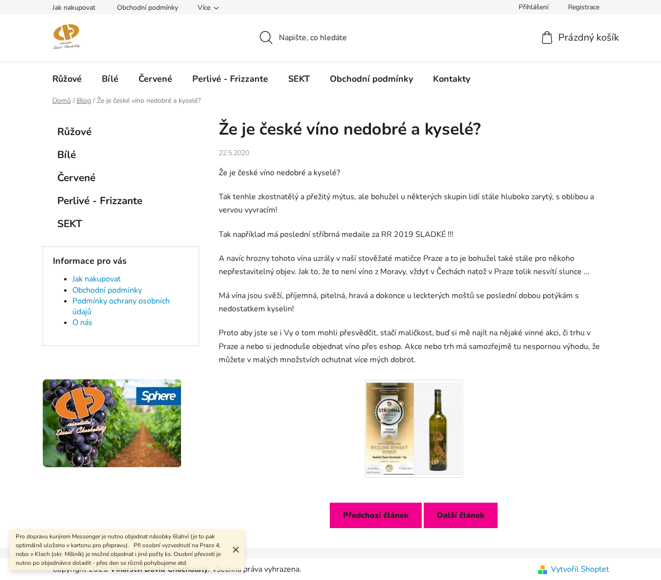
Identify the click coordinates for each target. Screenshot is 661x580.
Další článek (460, 515)
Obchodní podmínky (147, 7)
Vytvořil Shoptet (580, 569)
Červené (76, 178)
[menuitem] (67, 78)
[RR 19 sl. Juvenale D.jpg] (413, 425)
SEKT (69, 224)
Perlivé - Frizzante (99, 201)
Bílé (66, 155)
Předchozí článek (376, 515)
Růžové (74, 132)
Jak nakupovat (73, 7)
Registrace (583, 7)
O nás (82, 322)
